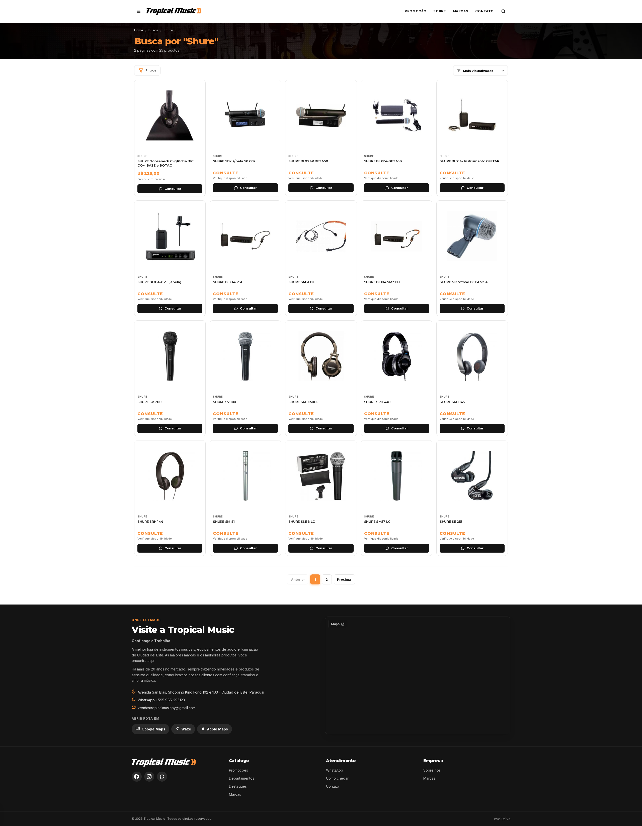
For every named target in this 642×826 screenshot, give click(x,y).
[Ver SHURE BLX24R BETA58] (320, 138)
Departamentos (241, 778)
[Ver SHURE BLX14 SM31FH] (396, 258)
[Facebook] (137, 777)
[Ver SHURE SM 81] (245, 498)
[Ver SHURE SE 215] (472, 498)
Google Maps (153, 729)
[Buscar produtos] (503, 11)
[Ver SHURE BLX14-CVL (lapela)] (169, 258)
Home (138, 30)
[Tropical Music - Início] (173, 11)
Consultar (173, 189)
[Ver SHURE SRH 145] (472, 378)
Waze (186, 729)
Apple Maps (217, 729)
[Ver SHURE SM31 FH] (320, 258)
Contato (484, 11)
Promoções (238, 770)
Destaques (238, 786)
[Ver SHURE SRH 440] (396, 378)
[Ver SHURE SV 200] (169, 378)
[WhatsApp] (162, 777)
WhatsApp (334, 770)
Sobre (439, 11)
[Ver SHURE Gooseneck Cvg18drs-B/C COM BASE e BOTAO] (169, 138)
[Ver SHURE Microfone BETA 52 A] (472, 258)
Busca (153, 30)
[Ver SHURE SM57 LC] (396, 498)
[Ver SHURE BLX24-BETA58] (396, 138)
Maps (335, 624)
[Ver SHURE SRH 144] (169, 498)
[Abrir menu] (138, 11)
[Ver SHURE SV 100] (245, 378)
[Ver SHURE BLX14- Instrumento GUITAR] (472, 138)
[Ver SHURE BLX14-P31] (245, 258)
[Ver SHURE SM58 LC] (320, 498)
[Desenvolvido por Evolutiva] (502, 818)
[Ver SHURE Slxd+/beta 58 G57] (245, 138)
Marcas (460, 11)
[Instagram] (149, 777)
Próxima (344, 579)
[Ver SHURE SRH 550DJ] (320, 378)
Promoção (415, 11)
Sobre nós (432, 770)
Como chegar (337, 778)
